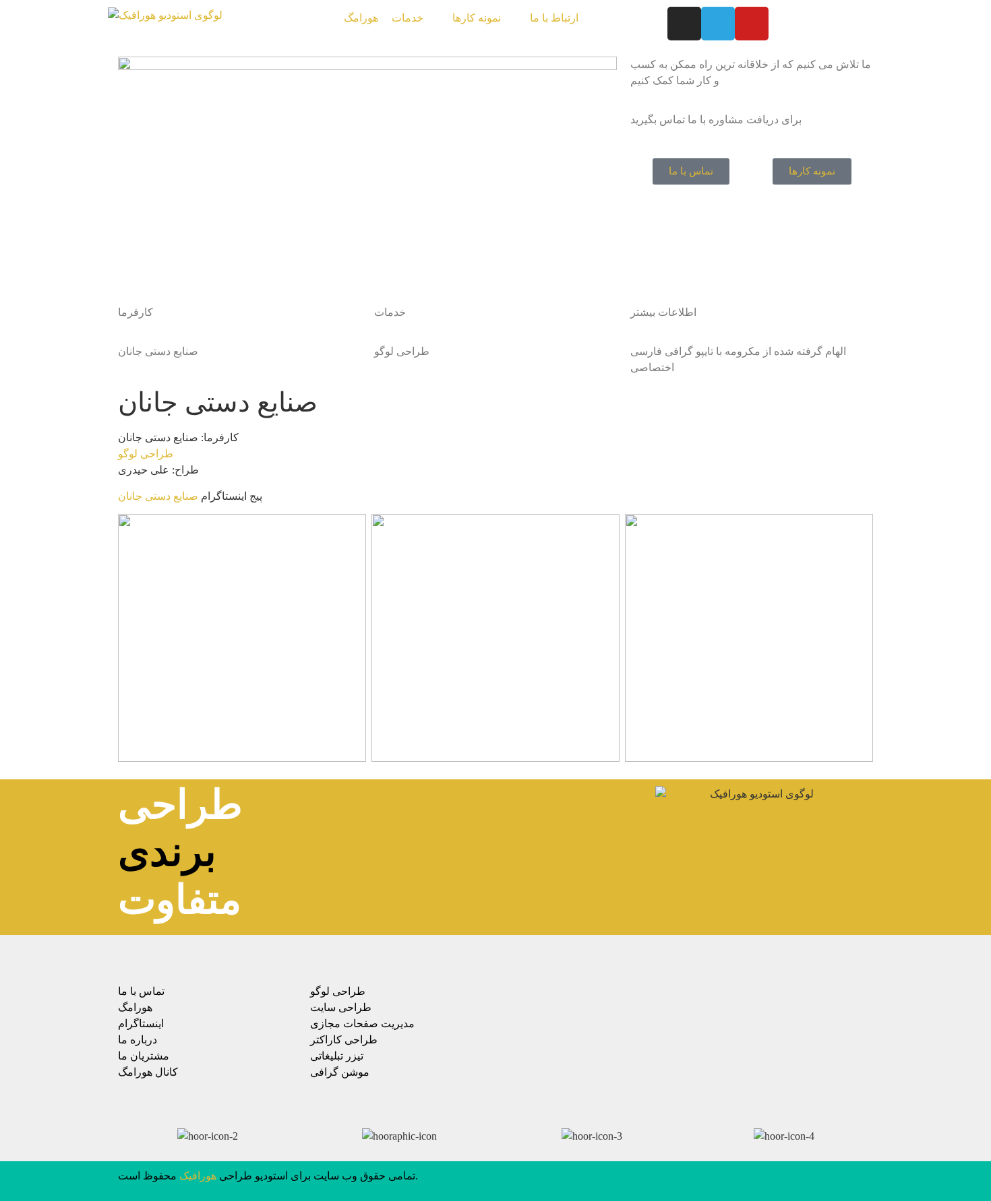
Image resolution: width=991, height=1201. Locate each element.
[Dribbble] (675, 956)
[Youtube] (752, 23)
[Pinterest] (611, 956)
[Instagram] (684, 23)
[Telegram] (718, 23)
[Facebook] (516, 956)
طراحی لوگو (145, 453)
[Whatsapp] (706, 956)
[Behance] (643, 956)
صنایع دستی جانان (158, 496)
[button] (415, 18)
